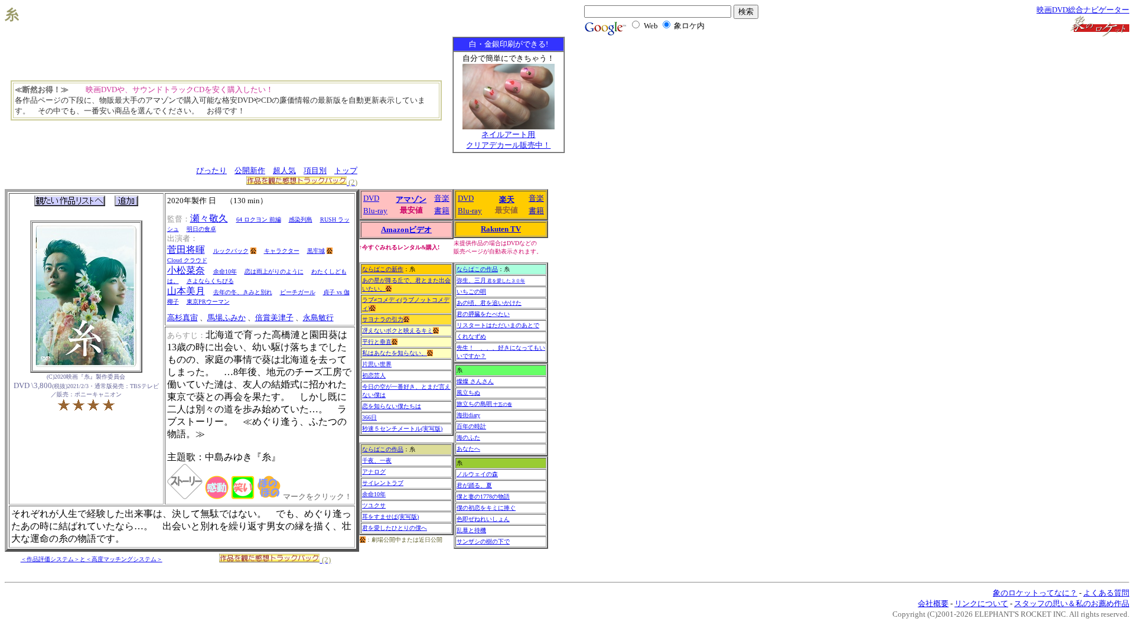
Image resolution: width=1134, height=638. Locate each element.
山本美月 (186, 291)
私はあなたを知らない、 (394, 353)
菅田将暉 (186, 250)
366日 (369, 417)
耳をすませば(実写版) (390, 516)
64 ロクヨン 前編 (258, 219)
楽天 (506, 199)
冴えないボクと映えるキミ (397, 330)
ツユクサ (374, 505)
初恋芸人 (374, 375)
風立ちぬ (468, 392)
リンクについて (981, 603)
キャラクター (281, 251)
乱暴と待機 (471, 530)
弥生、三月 (491, 280)
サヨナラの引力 (382, 319)
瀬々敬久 (209, 218)
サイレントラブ (382, 483)
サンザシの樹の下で (483, 541)
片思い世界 (377, 364)
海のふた (468, 437)
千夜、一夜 (377, 460)
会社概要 (933, 603)
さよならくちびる (210, 281)
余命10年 (225, 271)
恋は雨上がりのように (274, 271)
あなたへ (468, 448)
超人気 (284, 170)
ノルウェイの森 (477, 474)
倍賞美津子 (274, 317)
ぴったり (211, 170)
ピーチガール (297, 292)
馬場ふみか (226, 317)
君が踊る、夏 (474, 485)
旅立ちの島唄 (484, 404)
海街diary (468, 415)
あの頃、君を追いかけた (489, 303)
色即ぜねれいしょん (483, 519)
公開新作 (249, 170)
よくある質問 (1106, 592)
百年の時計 (471, 426)
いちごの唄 (471, 291)
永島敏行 (318, 317)
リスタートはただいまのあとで (498, 325)
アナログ (374, 471)
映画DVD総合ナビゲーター (1083, 9)
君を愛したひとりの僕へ (394, 528)
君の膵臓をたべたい (483, 314)
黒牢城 (316, 251)
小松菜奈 (186, 270)
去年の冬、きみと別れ (242, 292)
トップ (345, 170)
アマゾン (411, 199)
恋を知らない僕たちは (391, 406)
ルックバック (231, 251)
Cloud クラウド (187, 260)
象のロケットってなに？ (1035, 592)
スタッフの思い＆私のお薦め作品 (1071, 603)
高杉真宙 (182, 317)
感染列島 (300, 219)
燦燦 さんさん (475, 381)
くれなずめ (471, 336)
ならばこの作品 (382, 449)
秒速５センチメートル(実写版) (402, 428)
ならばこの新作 (382, 269)
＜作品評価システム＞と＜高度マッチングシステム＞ (91, 559)
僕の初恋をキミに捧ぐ (486, 507)
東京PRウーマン (208, 301)
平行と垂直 (377, 341)
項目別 (315, 170)
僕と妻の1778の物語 (483, 496)
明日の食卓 (201, 229)
